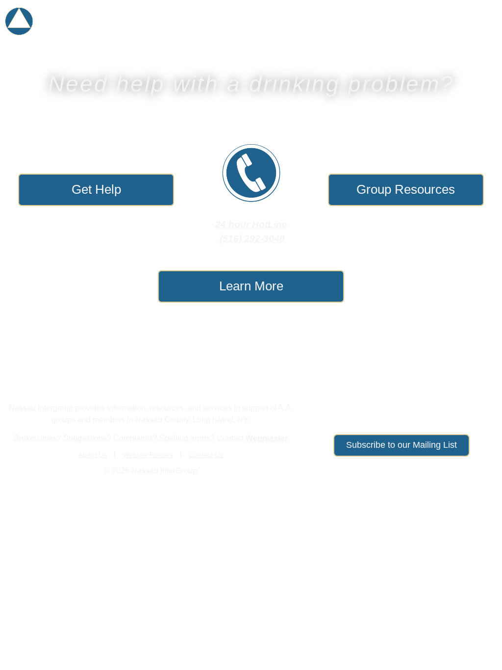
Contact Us (206, 455)
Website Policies (148, 455)
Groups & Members (223, 21)
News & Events (378, 21)
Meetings (310, 21)
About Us (457, 21)
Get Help (136, 21)
